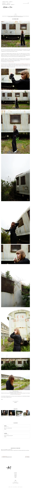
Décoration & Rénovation (6, 4)
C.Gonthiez (5, 433)
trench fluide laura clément (19, 16)
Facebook (15, 474)
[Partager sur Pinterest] (16, 402)
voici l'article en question (11, 61)
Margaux (5, 425)
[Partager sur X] (15, 402)
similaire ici (19, 394)
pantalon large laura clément (12, 16)
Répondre (5, 429)
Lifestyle (12, 4)
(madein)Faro (16, 401)
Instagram (15, 475)
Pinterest (15, 476)
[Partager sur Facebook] (14, 402)
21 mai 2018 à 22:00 (6, 434)
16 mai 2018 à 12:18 (6, 426)
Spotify (15, 477)
